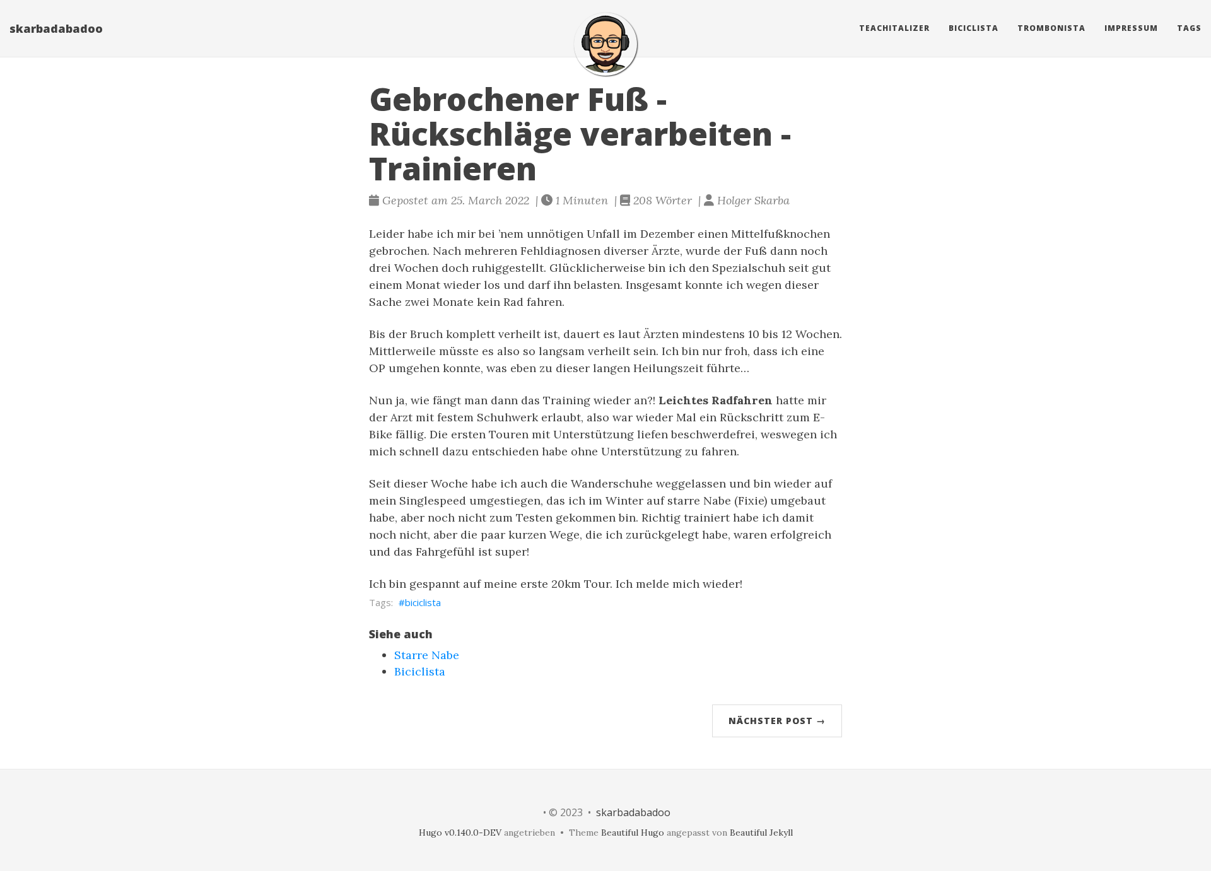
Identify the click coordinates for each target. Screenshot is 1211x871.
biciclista (423, 602)
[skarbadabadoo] (605, 44)
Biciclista (973, 28)
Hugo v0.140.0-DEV (460, 832)
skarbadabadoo (56, 28)
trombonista (1051, 28)
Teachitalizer (894, 28)
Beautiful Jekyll (761, 832)
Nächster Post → (777, 721)
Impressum (1131, 28)
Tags (1189, 28)
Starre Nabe (426, 655)
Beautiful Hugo (632, 832)
